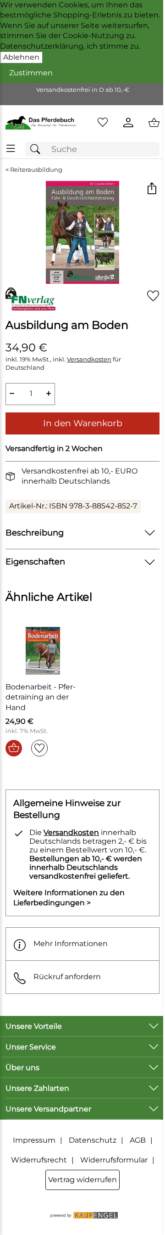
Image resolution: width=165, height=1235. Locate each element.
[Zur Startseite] (41, 122)
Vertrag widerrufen (82, 1179)
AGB (138, 1140)
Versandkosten (89, 359)
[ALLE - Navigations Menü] (11, 148)
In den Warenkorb (82, 423)
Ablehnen (21, 57)
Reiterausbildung (36, 169)
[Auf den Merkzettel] (153, 296)
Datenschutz (92, 1140)
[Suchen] (37, 149)
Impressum (34, 1140)
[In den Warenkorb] (14, 748)
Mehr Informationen (70, 943)
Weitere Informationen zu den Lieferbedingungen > (69, 897)
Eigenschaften (35, 561)
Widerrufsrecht (39, 1160)
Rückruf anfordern (67, 976)
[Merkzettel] (102, 122)
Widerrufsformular (114, 1160)
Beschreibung (35, 532)
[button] (151, 189)
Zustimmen (31, 72)
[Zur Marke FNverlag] (31, 299)
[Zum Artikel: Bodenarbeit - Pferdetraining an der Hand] (43, 651)
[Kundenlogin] (128, 122)
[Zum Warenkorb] (154, 122)
